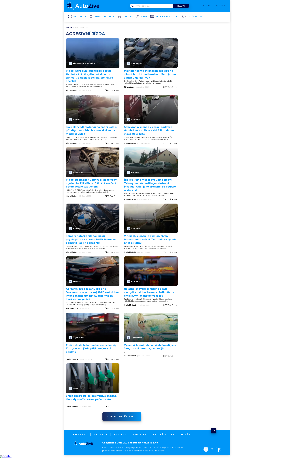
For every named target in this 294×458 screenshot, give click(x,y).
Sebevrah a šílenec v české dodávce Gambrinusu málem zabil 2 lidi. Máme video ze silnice (149, 130)
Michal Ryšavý (130, 305)
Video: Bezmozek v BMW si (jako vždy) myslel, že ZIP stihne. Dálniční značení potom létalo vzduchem (92, 183)
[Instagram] (206, 449)
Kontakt (80, 434)
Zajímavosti (195, 17)
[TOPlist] (5, 456)
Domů (69, 28)
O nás (185, 434)
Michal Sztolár (72, 90)
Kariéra (120, 434)
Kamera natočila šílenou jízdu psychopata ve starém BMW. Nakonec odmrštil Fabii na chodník (91, 239)
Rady (144, 17)
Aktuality (79, 17)
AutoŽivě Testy (105, 17)
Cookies (140, 434)
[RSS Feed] (211, 449)
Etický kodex (164, 434)
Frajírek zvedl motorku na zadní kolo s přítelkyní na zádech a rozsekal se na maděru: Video (91, 130)
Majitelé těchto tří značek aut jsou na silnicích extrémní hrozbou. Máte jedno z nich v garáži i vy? (150, 74)
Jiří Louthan (129, 87)
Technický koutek (167, 17)
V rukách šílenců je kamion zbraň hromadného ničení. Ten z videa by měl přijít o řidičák (150, 239)
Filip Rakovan (72, 308)
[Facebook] (218, 449)
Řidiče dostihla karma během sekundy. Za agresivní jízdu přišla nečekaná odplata (91, 348)
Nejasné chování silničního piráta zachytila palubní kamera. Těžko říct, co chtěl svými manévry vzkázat (150, 292)
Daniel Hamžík (72, 359)
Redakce (100, 434)
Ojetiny (128, 17)
